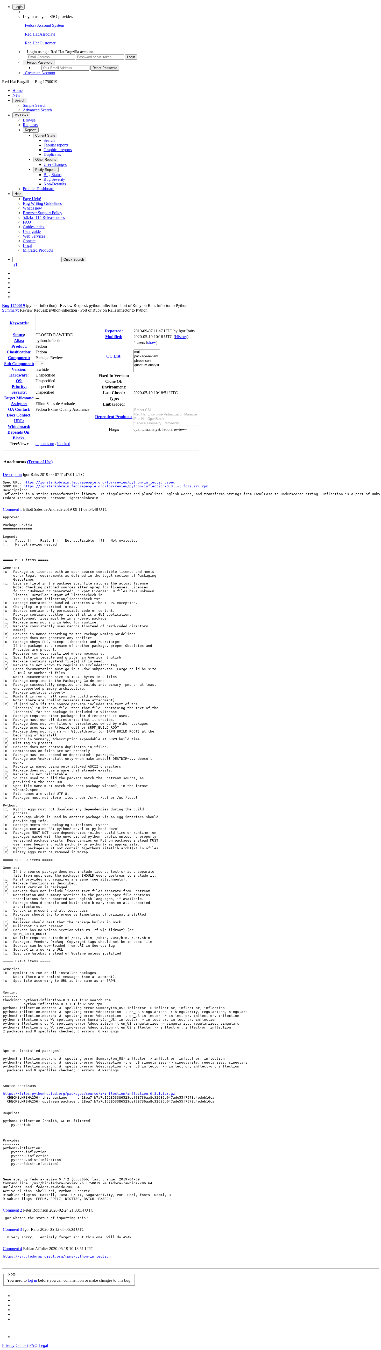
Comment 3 (12, 1229)
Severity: (19, 392)
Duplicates (52, 154)
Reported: (114, 331)
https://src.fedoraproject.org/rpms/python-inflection (57, 1256)
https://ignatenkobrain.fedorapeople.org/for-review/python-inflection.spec (99, 482)
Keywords (18, 323)
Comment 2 (12, 1210)
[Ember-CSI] (166, 410)
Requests (30, 125)
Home (17, 90)
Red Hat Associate (39, 34)
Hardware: (19, 375)
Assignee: (19, 403)
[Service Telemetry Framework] (166, 423)
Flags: (114, 429)
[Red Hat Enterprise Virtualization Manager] (166, 414)
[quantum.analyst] (147, 365)
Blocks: (19, 438)
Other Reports (45, 160)
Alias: (19, 340)
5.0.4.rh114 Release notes (44, 217)
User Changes (55, 164)
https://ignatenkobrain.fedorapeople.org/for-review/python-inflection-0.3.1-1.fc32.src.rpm (116, 486)
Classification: (19, 352)
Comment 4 (12, 1248)
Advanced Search (37, 110)
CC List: (114, 356)
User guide (32, 231)
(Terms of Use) (40, 462)
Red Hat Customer (39, 43)
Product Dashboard (38, 188)
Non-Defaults (55, 184)
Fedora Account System (43, 25)
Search (20, 100)
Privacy (8, 1345)
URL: (19, 421)
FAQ (27, 222)
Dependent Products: (113, 416)
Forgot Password (38, 62)
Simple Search (34, 105)
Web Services (34, 236)
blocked (63, 443)
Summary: (10, 310)
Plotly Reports (46, 170)
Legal (27, 245)
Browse (29, 120)
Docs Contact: (19, 415)
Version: (19, 369)
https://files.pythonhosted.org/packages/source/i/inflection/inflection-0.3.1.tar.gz (89, 1094)
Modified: (113, 336)
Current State (45, 135)
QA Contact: (19, 409)
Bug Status (52, 174)
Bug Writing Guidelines (42, 203)
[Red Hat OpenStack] (166, 419)
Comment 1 (12, 509)
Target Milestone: (19, 398)
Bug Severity (54, 179)
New (16, 95)
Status (18, 335)
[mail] (147, 352)
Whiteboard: (19, 426)
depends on (45, 443)
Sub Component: (19, 363)
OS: (19, 381)
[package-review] (147, 356)
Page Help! (32, 199)
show (151, 342)
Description (12, 474)
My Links (21, 115)
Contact (29, 241)
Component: (19, 357)
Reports (31, 130)
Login (19, 7)
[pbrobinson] (147, 361)
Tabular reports (56, 145)
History (181, 336)
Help (18, 194)
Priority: (19, 386)
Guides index (34, 227)
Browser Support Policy (42, 213)
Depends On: (19, 432)
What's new (32, 208)
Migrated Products (38, 250)
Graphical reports (58, 149)
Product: (19, 346)
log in (32, 1280)
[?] (14, 264)
